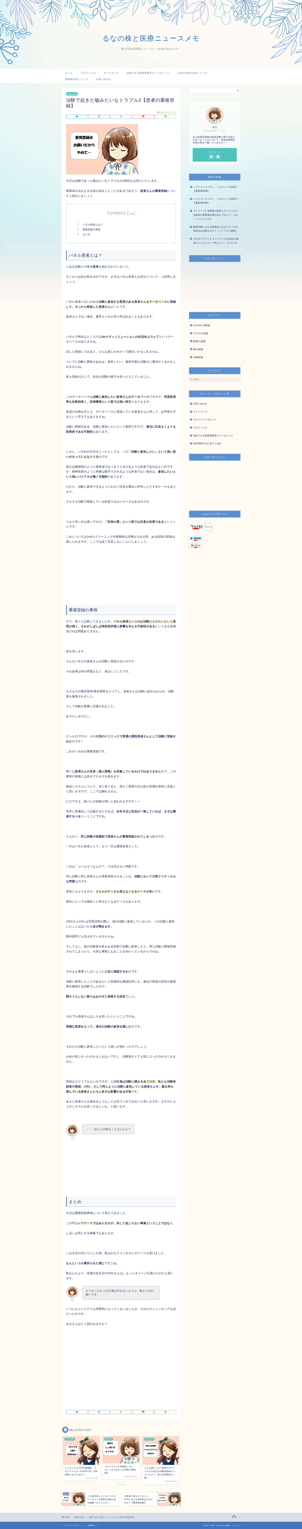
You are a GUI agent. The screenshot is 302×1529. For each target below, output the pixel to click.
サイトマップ (111, 73)
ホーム (69, 73)
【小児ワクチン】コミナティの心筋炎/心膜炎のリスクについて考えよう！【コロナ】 (216, 241)
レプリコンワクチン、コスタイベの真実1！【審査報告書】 (216, 201)
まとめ (86, 234)
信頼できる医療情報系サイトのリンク (148, 73)
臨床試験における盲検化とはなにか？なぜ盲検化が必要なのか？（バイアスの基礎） (215, 229)
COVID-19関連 (201, 325)
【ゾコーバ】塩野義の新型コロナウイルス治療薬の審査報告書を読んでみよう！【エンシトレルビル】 (215, 215)
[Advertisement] (121, 571)
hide (131, 214)
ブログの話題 (200, 333)
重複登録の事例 (91, 229)
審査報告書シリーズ (76, 79)
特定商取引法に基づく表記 (207, 443)
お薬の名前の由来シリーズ (192, 73)
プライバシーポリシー (205, 419)
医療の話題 (72, 94)
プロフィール (88, 73)
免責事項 (91, 1525)
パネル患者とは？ (93, 224)
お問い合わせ (103, 79)
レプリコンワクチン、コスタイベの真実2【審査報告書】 (215, 189)
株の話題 (198, 349)
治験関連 (198, 357)
